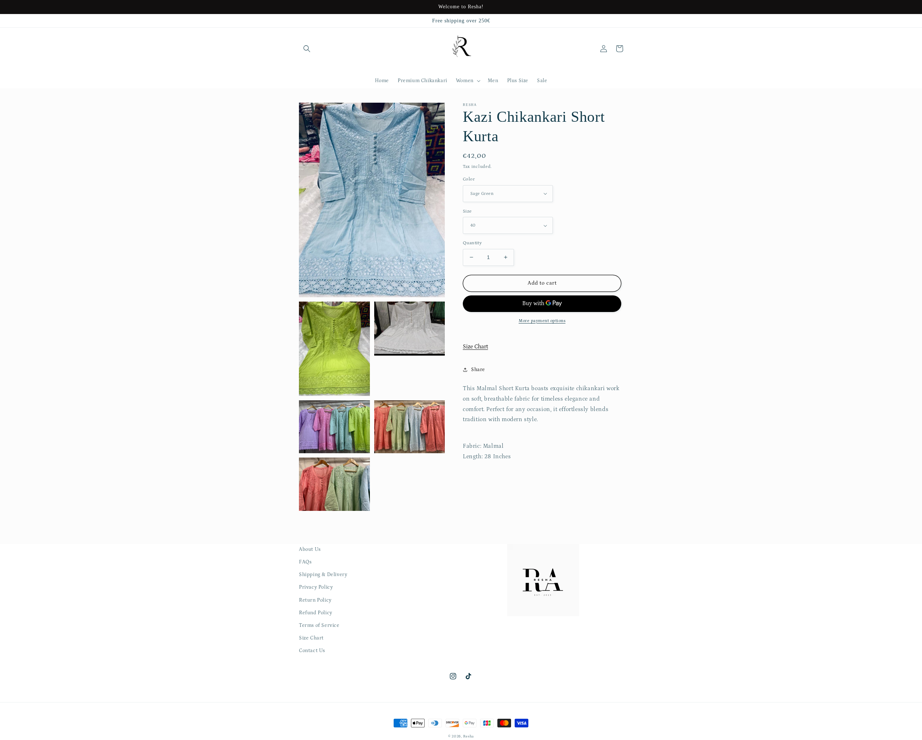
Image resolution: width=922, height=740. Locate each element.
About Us (310, 549)
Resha (468, 736)
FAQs (305, 562)
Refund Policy (315, 613)
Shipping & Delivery (323, 575)
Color (469, 179)
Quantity (472, 243)
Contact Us (312, 651)
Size (467, 211)
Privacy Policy (316, 587)
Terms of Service (319, 625)
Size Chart (475, 346)
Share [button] (478, 370)
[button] (307, 49)
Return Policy (315, 600)
